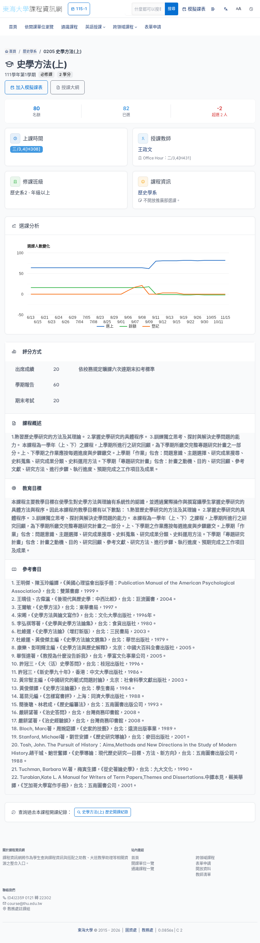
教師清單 (203, 874)
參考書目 (32, 569)
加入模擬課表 (29, 87)
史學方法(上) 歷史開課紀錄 (105, 812)
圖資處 (131, 930)
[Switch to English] (225, 9)
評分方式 (32, 352)
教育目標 (32, 488)
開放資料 (203, 868)
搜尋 (171, 8)
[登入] (213, 9)
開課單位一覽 (142, 863)
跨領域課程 (205, 857)
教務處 (147, 930)
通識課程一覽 (142, 868)
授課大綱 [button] (70, 87)
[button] (95, 26)
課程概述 (32, 423)
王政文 (145, 149)
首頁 (12, 51)
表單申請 (203, 863)
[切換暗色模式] (251, 9)
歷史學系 (30, 51)
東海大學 (85, 930)
